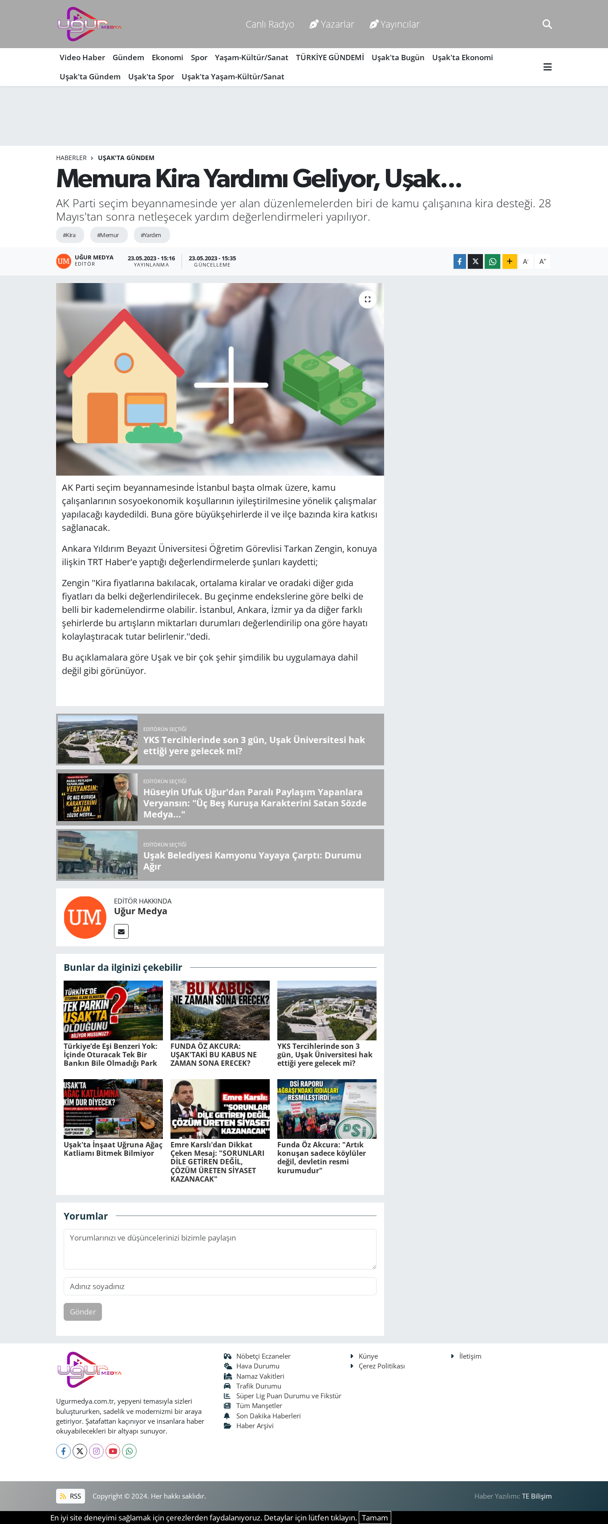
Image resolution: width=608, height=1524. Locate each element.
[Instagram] (96, 1451)
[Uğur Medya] (85, 917)
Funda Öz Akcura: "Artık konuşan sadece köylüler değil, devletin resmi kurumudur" (321, 1157)
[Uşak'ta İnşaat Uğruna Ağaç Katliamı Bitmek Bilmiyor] (113, 1108)
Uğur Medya (140, 911)
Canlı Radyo (270, 23)
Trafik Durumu (258, 1385)
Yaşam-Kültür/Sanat (251, 57)
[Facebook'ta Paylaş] (460, 261)
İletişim (470, 1355)
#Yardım (151, 235)
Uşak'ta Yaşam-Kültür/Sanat (233, 76)
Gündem (128, 57)
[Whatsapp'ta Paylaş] (492, 261)
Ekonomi (167, 57)
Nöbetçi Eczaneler (263, 1355)
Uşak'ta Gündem (90, 76)
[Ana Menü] (547, 67)
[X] (80, 1451)
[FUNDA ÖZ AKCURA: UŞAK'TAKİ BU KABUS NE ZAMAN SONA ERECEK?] (220, 1009)
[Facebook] (63, 1451)
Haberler (71, 157)
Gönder (83, 1311)
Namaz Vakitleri (260, 1376)
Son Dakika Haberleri (268, 1415)
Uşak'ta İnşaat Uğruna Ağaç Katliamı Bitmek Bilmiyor (113, 1149)
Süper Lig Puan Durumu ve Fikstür (288, 1395)
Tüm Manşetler (259, 1405)
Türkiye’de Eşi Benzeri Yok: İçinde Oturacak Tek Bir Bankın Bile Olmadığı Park (111, 1054)
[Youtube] (112, 1451)
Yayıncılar (400, 23)
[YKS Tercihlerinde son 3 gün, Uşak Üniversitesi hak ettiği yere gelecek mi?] (327, 1009)
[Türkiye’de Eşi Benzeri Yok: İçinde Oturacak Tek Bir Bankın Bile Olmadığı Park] (113, 1009)
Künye (368, 1355)
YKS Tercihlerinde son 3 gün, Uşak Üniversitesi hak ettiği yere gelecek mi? (325, 1054)
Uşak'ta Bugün (398, 57)
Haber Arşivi (255, 1425)
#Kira (69, 235)
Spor (199, 57)
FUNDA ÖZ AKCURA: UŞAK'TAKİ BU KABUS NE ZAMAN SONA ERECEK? (213, 1054)
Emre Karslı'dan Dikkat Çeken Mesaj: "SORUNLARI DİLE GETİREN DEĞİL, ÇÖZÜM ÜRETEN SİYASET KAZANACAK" (217, 1162)
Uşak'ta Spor (151, 76)
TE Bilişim (537, 1495)
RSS (74, 1495)
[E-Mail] (121, 931)
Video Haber (82, 57)
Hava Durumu (258, 1365)
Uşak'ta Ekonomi (462, 57)
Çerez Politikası (382, 1365)
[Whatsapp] (129, 1451)
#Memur (108, 235)
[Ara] (547, 24)
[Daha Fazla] (510, 261)
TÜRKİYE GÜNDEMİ (330, 57)
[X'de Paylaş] (475, 261)
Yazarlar (337, 23)
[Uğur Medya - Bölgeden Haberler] (89, 24)
